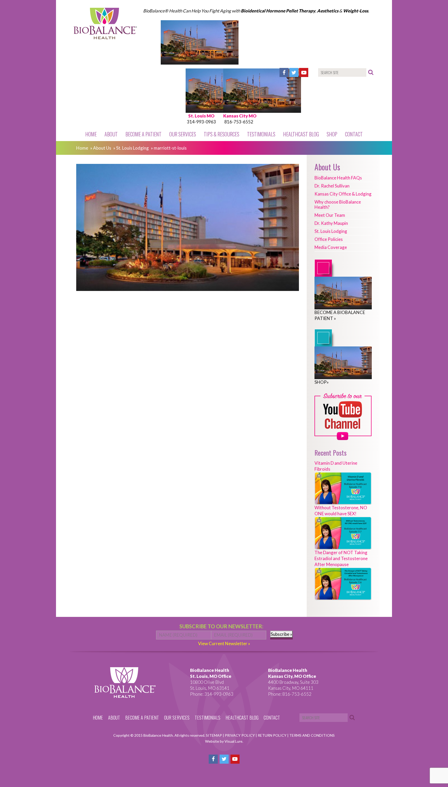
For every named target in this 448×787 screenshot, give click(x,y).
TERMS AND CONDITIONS (312, 735)
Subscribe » (281, 634)
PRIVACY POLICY (240, 735)
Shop (332, 134)
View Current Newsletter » (224, 643)
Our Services (182, 134)
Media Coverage (330, 247)
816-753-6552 (238, 121)
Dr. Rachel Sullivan (331, 186)
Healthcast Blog (301, 134)
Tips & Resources (221, 134)
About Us (102, 148)
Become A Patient (143, 134)
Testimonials (261, 134)
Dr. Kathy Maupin (331, 223)
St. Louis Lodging (132, 148)
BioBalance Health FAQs (338, 177)
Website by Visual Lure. (224, 741)
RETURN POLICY (272, 735)
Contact (354, 134)
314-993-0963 (201, 121)
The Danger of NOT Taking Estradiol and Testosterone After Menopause (341, 558)
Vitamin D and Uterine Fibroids (335, 466)
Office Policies (328, 239)
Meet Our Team (329, 215)
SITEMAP (214, 735)
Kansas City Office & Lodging (343, 194)
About (111, 134)
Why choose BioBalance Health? (337, 204)
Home (91, 134)
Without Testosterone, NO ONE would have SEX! (340, 510)
